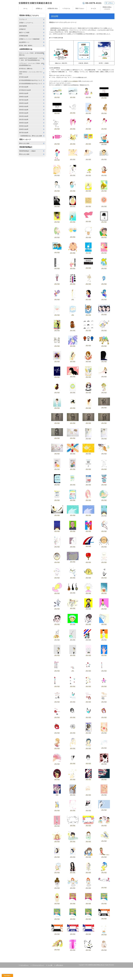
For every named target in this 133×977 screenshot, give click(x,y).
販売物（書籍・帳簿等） (26, 45)
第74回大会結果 (23, 77)
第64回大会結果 (23, 109)
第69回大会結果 (23, 93)
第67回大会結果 (23, 100)
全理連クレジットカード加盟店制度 (29, 39)
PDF (58, 97)
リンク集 (50, 965)
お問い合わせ (59, 965)
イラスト (72, 81)
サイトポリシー (24, 965)
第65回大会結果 (23, 106)
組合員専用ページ (24, 42)
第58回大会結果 (23, 129)
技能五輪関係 (23, 26)
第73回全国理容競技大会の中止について (30, 80)
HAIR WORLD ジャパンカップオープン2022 (30, 72)
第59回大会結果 (23, 126)
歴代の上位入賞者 (24, 143)
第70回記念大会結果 (25, 90)
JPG (55, 97)
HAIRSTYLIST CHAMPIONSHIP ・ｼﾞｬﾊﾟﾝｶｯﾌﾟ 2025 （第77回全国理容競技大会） (31, 59)
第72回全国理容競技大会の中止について (30, 83)
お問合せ (110, 3)
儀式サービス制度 (24, 32)
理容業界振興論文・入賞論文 (27, 151)
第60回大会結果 (23, 122)
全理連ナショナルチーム (26, 22)
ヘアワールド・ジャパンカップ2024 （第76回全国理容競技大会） (31, 64)
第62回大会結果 (23, 116)
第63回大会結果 (23, 113)
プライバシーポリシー (38, 965)
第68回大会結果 (23, 96)
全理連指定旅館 (23, 35)
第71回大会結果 (23, 87)
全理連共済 (22, 29)
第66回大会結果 (23, 103)
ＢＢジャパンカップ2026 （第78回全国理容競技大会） (31, 54)
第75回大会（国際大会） (26, 68)
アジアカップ (23, 19)
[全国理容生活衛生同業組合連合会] (35, 3)
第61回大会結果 (23, 119)
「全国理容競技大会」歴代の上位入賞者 (30, 136)
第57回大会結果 (23, 132)
